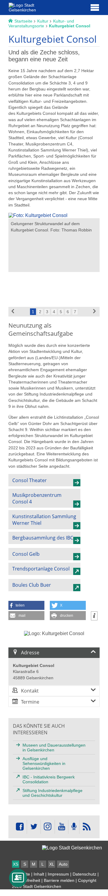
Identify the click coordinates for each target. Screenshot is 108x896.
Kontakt (30, 690)
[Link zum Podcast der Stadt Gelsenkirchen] (73, 827)
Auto (63, 864)
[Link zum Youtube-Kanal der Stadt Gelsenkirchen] (61, 827)
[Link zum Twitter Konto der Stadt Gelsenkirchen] (33, 827)
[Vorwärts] (95, 312)
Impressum (58, 874)
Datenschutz (84, 874)
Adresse (30, 652)
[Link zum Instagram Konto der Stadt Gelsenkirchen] (48, 827)
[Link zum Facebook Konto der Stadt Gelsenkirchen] (20, 827)
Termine (30, 702)
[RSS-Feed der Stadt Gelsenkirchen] (86, 827)
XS (15, 864)
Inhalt (39, 874)
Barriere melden (59, 880)
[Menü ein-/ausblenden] (95, 7)
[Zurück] (13, 312)
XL (51, 864)
